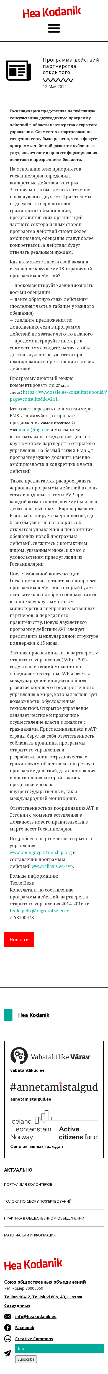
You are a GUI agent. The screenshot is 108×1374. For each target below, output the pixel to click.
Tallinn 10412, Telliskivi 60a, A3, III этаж (43, 1296)
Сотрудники (17, 1305)
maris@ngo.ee (34, 429)
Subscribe (26, 1359)
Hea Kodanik (34, 1015)
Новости (19, 939)
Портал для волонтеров (28, 1184)
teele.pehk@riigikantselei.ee (39, 911)
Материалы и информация (30, 1235)
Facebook (24, 1327)
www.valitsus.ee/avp (52, 866)
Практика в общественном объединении (44, 1218)
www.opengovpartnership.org (41, 852)
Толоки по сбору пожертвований (37, 1201)
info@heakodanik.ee (35, 1316)
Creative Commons (34, 1338)
